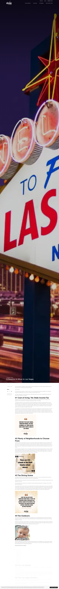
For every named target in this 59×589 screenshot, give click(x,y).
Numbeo (20, 402)
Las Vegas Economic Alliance (42, 571)
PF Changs (44, 487)
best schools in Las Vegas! (33, 452)
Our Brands (41, 3)
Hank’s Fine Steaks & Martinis (36, 487)
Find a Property (28, 3)
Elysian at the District (20, 489)
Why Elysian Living (49, 3)
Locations (35, 3)
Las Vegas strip (43, 394)
